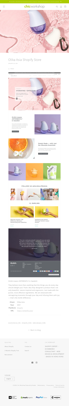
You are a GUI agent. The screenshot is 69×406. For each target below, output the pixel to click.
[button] (4, 7)
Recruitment (8, 355)
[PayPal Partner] (41, 397)
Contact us (28, 346)
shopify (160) (26, 323)
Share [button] (12, 69)
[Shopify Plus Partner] (13, 397)
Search (27, 350)
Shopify (20, 308)
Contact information (59, 387)
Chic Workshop (21, 385)
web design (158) (39, 323)
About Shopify (9, 346)
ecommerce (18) (14, 323)
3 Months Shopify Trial (12, 350)
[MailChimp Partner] (55, 397)
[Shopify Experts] (26, 397)
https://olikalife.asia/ (25, 311)
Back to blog (36, 330)
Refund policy (41, 385)
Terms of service (60, 385)
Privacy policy (50, 385)
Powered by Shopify (30, 385)
